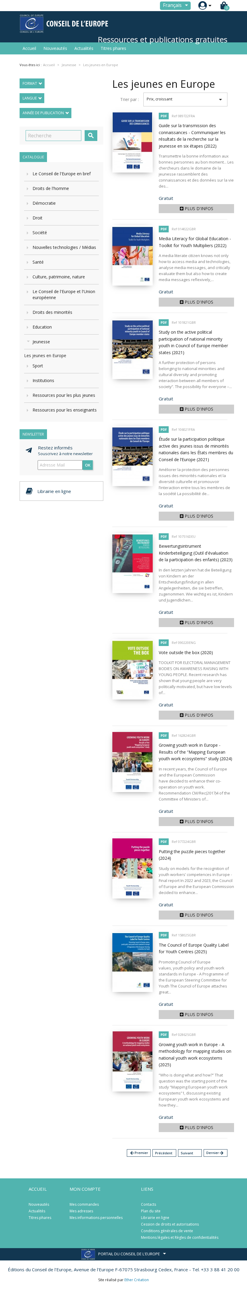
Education (42, 327)
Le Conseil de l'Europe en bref (62, 173)
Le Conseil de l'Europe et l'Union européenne (64, 294)
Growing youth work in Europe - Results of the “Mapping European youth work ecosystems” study (195, 751)
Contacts (148, 1204)
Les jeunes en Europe (45, 355)
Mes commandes (84, 1204)
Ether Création (136, 1279)
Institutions (43, 380)
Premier (139, 1153)
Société (40, 232)
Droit (37, 218)
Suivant (187, 1153)
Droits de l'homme (51, 188)
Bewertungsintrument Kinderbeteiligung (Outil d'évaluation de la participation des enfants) (196, 552)
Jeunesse (41, 341)
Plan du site (151, 1211)
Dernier (215, 1153)
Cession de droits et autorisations (170, 1224)
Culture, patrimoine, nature (59, 277)
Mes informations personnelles (96, 1217)
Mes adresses (81, 1211)
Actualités (83, 48)
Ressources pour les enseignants (65, 410)
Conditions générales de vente (167, 1230)
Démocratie (44, 203)
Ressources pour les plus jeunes (64, 395)
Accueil (29, 48)
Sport (38, 366)
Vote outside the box (186, 652)
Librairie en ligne (155, 1217)
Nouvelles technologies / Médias (64, 247)
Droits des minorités (52, 312)
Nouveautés (55, 48)
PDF (164, 116)
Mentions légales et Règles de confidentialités (179, 1237)
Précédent (163, 1153)
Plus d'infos (198, 208)
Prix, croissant (185, 99)
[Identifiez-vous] (202, 5)
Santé (38, 262)
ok (87, 465)
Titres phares (113, 48)
